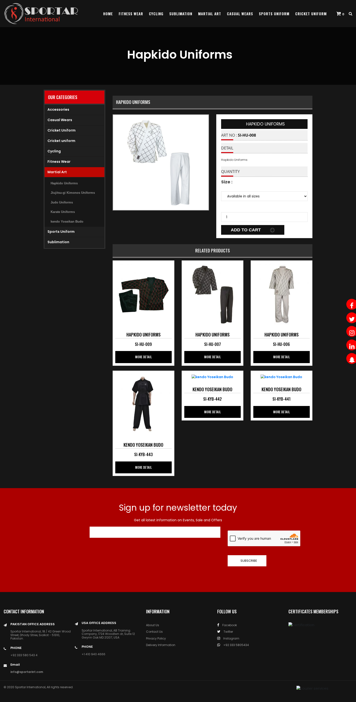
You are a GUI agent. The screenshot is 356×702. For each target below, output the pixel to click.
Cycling (156, 13)
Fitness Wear (131, 13)
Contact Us (154, 632)
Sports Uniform (274, 13)
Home (108, 13)
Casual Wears (240, 13)
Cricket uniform (61, 140)
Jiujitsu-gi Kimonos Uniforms (73, 193)
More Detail (143, 356)
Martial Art (209, 13)
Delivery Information (160, 645)
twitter (228, 632)
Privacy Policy (156, 638)
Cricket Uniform (311, 13)
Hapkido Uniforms (64, 183)
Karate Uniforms (63, 212)
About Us (152, 625)
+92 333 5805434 (236, 645)
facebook (229, 625)
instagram (231, 638)
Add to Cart (246, 229)
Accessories (58, 109)
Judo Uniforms (62, 202)
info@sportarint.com (26, 672)
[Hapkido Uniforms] (143, 294)
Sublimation (180, 13)
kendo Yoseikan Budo (67, 221)
